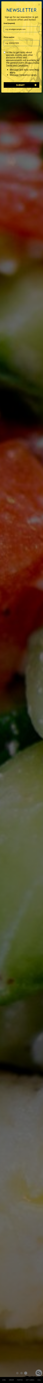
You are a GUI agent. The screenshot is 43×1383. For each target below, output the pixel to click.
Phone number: (9, 37)
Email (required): (9, 23)
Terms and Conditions (17, 65)
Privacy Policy (32, 62)
